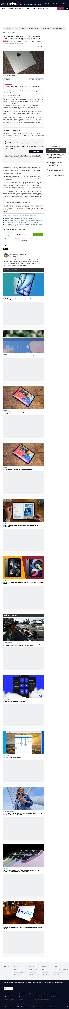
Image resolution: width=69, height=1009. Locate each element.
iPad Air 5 (13, 99)
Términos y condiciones (55, 993)
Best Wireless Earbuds (58, 972)
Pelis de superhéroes (58, 28)
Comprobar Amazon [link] (38, 234)
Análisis (10, 8)
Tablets (4, 32)
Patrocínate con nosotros (40, 996)
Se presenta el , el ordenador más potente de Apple (20, 218)
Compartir (8, 79)
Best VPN (16, 966)
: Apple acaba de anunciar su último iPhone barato (23, 220)
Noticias (3, 8)
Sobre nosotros (7, 993)
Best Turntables (56, 966)
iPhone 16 (23, 28)
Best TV (43, 969)
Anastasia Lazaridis (21, 41)
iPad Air (13, 32)
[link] (21, 86)
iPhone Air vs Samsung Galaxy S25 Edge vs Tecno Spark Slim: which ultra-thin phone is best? (56, 170)
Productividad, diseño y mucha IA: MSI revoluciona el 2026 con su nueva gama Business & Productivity (56, 156)
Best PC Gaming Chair (34, 974)
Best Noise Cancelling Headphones (60, 969)
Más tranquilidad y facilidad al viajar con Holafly (56, 176)
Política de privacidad (8, 996)
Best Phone (44, 966)
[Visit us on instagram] (56, 3)
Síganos (32, 79)
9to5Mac (9, 104)
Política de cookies (23, 996)
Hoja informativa (40, 79)
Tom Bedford (13, 41)
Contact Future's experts (24, 993)
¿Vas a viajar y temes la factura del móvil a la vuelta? (56, 150)
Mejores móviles (45, 28)
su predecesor (20, 193)
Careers (21, 999)
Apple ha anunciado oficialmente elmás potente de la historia (22, 222)
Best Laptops (31, 966)
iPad (9, 32)
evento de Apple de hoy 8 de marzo (14, 105)
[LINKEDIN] (15, 256)
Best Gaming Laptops (33, 969)
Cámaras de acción (33, 28)
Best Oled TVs (45, 972)
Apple (16, 91)
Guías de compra (31, 8)
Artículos (41, 8)
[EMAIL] (18, 256)
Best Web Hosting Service (19, 972)
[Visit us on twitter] (54, 3)
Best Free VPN (17, 969)
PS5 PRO (15, 28)
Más (47, 8)
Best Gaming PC (32, 972)
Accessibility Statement (9, 999)
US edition (30, 1007)
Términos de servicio (21, 155)
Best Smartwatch (45, 974)
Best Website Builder (18, 974)
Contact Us (36, 993)
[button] (65, 3)
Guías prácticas (19, 8)
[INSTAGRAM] (13, 256)
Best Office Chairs (57, 974)
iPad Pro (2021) (17, 109)
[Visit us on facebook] (52, 3)
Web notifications (54, 996)
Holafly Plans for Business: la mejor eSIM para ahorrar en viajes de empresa (55, 164)
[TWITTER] (11, 256)
